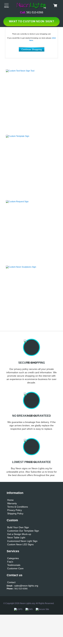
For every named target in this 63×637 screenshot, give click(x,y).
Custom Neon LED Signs (20, 544)
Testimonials (13, 565)
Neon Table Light (16, 537)
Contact (11, 582)
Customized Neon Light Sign (22, 541)
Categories (13, 558)
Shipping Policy (15, 513)
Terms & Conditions (17, 506)
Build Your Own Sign (18, 527)
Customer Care (15, 568)
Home (10, 500)
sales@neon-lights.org (26, 585)
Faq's (10, 561)
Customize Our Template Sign (23, 530)
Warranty (12, 503)
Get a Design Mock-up (19, 534)
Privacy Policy (14, 510)
